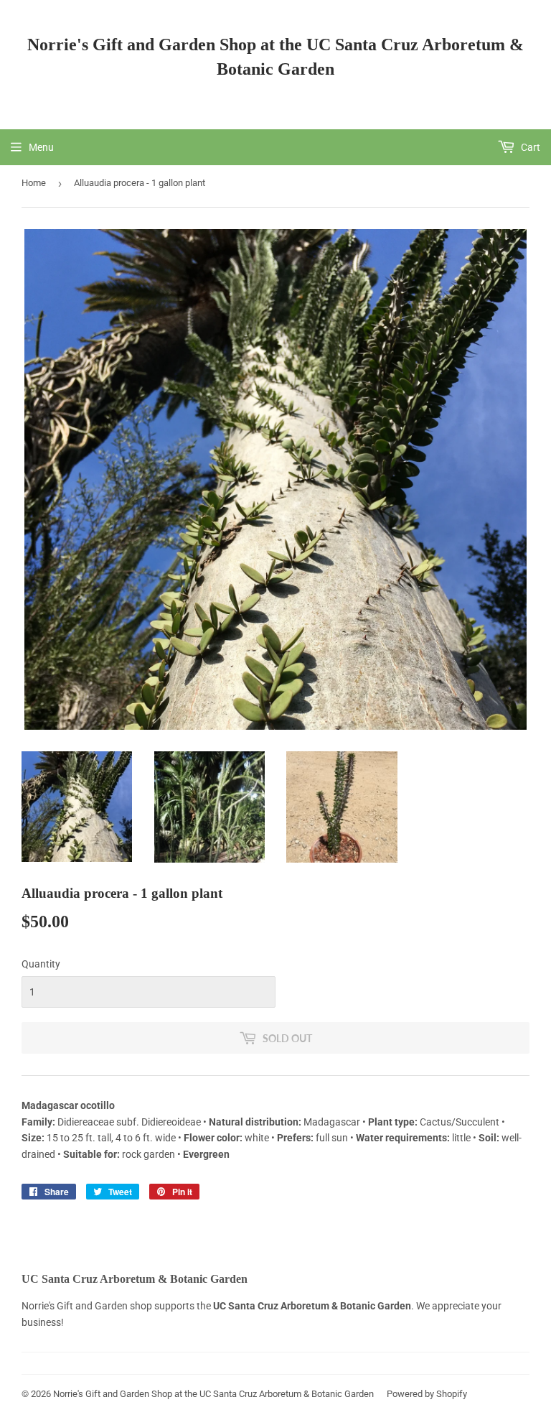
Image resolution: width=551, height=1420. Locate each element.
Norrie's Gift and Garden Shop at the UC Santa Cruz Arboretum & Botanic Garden (275, 56)
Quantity (41, 964)
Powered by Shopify (427, 1393)
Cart (529, 147)
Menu (41, 147)
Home (34, 182)
